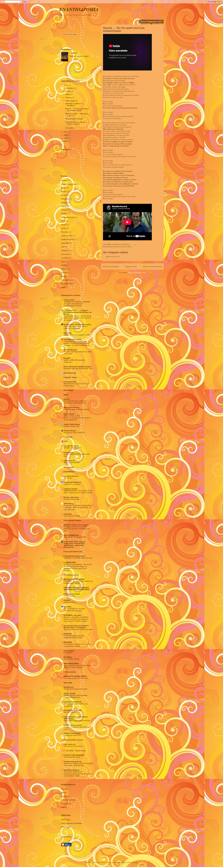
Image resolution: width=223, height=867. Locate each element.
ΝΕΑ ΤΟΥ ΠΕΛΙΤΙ (70, 712)
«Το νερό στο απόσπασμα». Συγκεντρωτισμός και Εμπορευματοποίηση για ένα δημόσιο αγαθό (78, 774)
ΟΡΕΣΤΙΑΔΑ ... (66, 820)
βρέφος (64, 191)
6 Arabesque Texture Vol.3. (73, 735)
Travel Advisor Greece (72, 520)
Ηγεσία (63, 225)
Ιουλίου (69, 91)
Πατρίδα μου (69, 687)
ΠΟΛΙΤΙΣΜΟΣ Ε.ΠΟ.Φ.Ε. (73, 710)
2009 (66, 138)
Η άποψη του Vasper (72, 594)
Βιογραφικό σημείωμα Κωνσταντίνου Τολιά (78, 368)
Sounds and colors (71, 497)
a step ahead (66, 804)
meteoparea (68, 452)
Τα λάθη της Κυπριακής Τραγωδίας (75, 689)
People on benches (68, 800)
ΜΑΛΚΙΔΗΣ (68, 642)
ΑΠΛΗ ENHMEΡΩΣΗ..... (72, 535)
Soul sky (64, 789)
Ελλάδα (64, 213)
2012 (66, 85)
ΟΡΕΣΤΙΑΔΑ (65, 827)
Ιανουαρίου (70, 128)
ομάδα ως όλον (66, 236)
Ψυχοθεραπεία (66, 283)
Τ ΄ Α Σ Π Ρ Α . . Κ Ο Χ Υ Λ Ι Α (74, 751)
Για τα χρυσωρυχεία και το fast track (76, 678)
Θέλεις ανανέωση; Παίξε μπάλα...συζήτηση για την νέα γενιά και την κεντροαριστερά (77, 418)
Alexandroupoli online (72, 339)
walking (64, 807)
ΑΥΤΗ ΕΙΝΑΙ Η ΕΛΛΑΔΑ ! (74, 119)
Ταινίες (63, 265)
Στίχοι (124, 247)
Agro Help (68, 333)
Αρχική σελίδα (131, 266)
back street (65, 796)
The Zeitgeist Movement (72, 757)
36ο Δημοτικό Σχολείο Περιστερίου (77, 324)
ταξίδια (129, 247)
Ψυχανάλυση (66, 280)
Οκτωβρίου (70, 88)
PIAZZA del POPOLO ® (72, 482)
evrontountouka (70, 382)
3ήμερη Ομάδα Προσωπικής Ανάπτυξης (77, 720)
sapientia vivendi (70, 489)
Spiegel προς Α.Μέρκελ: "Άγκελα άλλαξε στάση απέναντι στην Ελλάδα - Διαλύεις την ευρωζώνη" (77, 318)
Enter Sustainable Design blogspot (77, 366)
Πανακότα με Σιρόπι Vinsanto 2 (74, 432)
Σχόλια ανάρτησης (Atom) (137, 272)
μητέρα (63, 228)
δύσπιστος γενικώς (71, 575)
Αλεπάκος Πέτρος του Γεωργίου (76, 525)
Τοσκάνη (64, 272)
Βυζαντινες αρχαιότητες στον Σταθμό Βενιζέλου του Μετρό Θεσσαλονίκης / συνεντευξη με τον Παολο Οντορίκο (76, 619)
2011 (66, 132)
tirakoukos (68, 514)
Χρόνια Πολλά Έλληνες (72, 659)
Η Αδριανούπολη (69, 602)
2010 (66, 135)
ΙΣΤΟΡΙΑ (67, 600)
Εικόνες (64, 210)
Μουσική (118, 247)
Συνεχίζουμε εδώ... (70, 596)
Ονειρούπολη (68, 652)
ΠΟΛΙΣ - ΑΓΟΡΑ (69, 694)
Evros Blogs (68, 390)
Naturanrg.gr (69, 467)
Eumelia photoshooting (71, 499)
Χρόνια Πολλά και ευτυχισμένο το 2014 (77, 335)
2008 (66, 141)
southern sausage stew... (72, 426)
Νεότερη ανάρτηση (111, 266)
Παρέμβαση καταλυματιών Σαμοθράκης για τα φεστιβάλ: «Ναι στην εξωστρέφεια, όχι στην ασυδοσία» (78, 507)
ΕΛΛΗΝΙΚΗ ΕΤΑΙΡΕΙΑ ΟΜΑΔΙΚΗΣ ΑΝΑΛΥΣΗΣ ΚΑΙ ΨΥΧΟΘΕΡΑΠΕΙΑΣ (77, 588)
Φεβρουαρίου (71, 101)
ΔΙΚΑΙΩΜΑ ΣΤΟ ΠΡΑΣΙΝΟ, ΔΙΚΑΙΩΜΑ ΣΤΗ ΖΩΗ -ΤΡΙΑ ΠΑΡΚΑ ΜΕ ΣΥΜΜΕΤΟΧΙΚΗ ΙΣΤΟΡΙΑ (77, 304)
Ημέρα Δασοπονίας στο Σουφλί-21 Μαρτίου (78, 629)
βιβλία (63, 188)
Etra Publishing (70, 373)
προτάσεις (65, 258)
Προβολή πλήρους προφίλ (79, 56)
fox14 (66, 395)
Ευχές (63, 221)
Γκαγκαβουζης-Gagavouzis (74, 556)
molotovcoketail (121, 862)
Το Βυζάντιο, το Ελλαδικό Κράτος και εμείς (78, 558)
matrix (63, 287)
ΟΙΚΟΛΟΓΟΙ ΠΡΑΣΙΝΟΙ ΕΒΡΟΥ (75, 676)
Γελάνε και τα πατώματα (72, 484)
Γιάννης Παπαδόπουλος (73, 551)
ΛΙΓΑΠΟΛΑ (68, 634)
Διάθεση (112, 247)
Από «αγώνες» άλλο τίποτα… (74, 746)
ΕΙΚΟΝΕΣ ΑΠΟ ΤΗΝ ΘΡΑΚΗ (74, 579)
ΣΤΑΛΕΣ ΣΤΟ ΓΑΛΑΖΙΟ (72, 733)
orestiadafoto (69, 472)
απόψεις (64, 180)
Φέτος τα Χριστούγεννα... (72, 462)
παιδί (63, 247)
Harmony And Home (71, 407)
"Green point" (69, 300)
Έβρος (63, 206)
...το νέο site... (69, 478)
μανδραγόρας (69, 651)
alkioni (74, 53)
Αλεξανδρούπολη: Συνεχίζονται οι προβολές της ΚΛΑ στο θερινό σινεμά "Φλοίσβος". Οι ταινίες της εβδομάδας (76, 343)
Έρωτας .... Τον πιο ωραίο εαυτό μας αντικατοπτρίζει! (77, 110)
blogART (67, 358)
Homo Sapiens (69, 414)
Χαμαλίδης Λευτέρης (71, 770)
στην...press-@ (69, 744)
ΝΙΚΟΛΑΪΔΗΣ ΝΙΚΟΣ (71, 663)
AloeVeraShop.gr (70, 350)
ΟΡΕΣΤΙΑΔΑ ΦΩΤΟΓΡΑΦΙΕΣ (71, 823)
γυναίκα (64, 195)
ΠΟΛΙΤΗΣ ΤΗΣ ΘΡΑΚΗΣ (72, 702)
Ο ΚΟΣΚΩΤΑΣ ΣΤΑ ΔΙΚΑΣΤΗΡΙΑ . (75, 537)
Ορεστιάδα (65, 243)
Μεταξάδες (68, 657)
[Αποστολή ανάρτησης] (134, 244)
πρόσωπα (65, 254)
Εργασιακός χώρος (68, 217)
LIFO (65, 441)
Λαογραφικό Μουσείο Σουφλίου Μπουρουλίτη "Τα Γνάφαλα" (76, 626)
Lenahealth (68, 437)
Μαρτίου (69, 97)
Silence (64, 793)
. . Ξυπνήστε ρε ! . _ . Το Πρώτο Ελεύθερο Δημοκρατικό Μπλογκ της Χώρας (78, 312)
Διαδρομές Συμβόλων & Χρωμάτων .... (73, 104)
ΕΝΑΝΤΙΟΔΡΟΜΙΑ (79, 9)
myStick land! (69, 461)
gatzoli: (67, 399)
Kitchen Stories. (70, 431)
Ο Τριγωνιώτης (70, 672)
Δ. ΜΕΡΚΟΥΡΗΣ (70, 562)
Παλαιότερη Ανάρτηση (152, 266)
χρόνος (63, 276)
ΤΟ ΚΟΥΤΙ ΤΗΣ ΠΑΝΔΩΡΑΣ (74, 755)
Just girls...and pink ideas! (72, 448)
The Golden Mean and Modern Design (76, 409)
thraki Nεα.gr (69, 504)
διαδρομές (65, 199)
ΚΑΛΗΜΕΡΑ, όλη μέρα (72, 615)
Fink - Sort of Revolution (72, 516)
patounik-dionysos (71, 476)
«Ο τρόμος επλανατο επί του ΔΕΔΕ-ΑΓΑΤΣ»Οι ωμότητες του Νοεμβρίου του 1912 (77, 529)
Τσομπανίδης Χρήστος (73, 761)
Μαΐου (68, 94)
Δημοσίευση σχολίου (113, 256)
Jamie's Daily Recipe (72, 424)
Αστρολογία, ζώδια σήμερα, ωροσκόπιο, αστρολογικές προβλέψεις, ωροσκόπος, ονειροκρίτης (75, 544)
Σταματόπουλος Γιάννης (73, 740)
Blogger (134, 862)
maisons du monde (71, 446)
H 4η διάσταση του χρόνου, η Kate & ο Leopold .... (76, 123)
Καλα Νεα (67, 607)
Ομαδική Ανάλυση (67, 239)
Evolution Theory (70, 377)
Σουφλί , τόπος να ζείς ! (73, 725)
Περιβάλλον (65, 250)
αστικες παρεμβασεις (68, 184)
